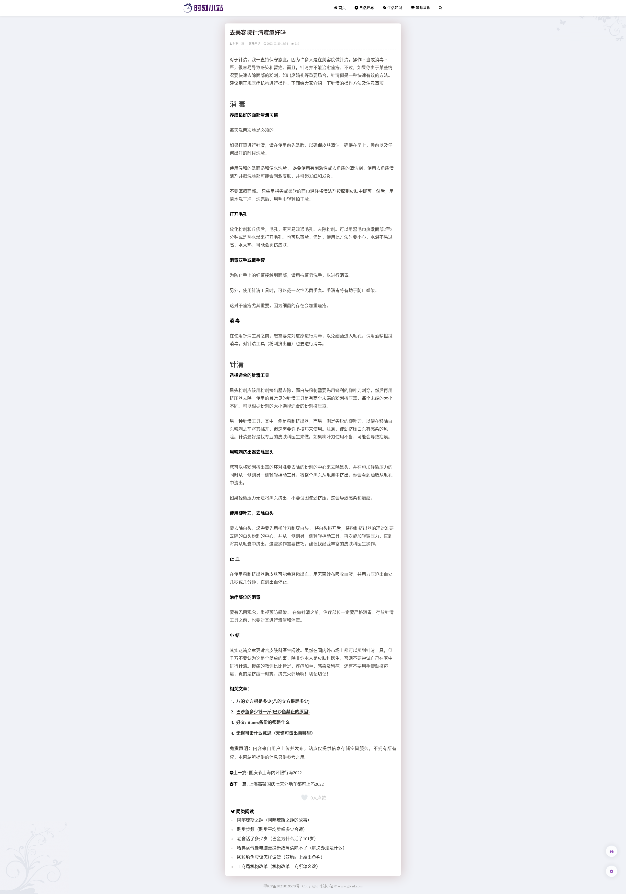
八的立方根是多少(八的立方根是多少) (273, 701)
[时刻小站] (203, 8)
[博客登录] (611, 851)
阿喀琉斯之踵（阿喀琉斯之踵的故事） (274, 820)
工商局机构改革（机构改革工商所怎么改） (279, 866)
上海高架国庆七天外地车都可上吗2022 (286, 784)
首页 (341, 8)
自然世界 (366, 8)
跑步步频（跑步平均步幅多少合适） (272, 829)
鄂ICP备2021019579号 (281, 886)
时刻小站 (238, 43)
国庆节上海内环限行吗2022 (275, 772)
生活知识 (394, 8)
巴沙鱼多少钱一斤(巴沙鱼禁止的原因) (273, 711)
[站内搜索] (440, 8)
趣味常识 (422, 8)
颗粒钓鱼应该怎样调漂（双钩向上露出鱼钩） (281, 857)
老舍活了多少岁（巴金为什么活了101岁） (277, 838)
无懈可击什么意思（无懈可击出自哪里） (275, 733)
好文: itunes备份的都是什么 (263, 722)
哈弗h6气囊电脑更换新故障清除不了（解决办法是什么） (292, 848)
